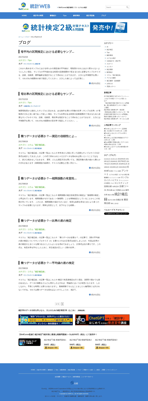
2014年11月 (114, 159)
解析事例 (76, 15)
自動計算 (37, 64)
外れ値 (109, 190)
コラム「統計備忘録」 (37, 145)
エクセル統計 (111, 58)
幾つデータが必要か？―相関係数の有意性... (49, 178)
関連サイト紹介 (88, 370)
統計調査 (110, 69)
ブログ (103, 15)
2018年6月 (114, 164)
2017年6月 (122, 161)
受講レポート (111, 86)
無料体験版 (76, 377)
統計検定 (110, 49)
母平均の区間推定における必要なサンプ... (47, 51)
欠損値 (118, 190)
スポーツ (110, 64)
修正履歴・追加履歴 (113, 81)
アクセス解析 (111, 78)
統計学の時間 (38, 15)
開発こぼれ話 (114, 203)
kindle (111, 171)
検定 (114, 190)
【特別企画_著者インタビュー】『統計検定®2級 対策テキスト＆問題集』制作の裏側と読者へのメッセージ (116, 114)
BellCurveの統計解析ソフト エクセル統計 (73, 7)
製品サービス (67, 377)
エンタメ (110, 66)
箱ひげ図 (111, 195)
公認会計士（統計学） (114, 61)
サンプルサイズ (29, 64)
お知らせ (110, 83)
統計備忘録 (38, 148)
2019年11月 (114, 167)
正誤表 (123, 190)
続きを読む (96, 83)
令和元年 (115, 186)
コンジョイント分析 (114, 177)
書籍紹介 (53, 15)
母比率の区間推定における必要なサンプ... (47, 93)
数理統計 (110, 72)
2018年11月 (123, 164)
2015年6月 (122, 159)
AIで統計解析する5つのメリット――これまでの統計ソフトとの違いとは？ (116, 98)
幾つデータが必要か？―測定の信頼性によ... (49, 136)
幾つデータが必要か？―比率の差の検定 (46, 220)
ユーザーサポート (87, 377)
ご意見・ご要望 (100, 370)
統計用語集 (90, 15)
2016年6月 (113, 161)
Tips (64, 15)
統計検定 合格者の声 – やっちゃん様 (116, 119)
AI (107, 47)
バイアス (114, 180)
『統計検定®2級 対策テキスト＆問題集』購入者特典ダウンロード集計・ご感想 (116, 105)
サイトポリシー (112, 370)
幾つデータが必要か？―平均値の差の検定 (47, 262)
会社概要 (57, 377)
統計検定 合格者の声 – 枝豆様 (114, 110)
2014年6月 (107, 159)
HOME (24, 15)
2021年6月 (123, 167)
